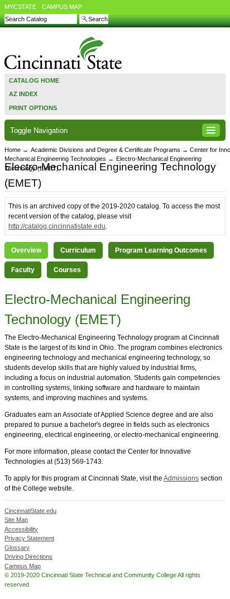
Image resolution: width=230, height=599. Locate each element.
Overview (26, 250)
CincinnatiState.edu (30, 510)
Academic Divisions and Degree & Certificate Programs (105, 149)
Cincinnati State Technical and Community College (63, 52)
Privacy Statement (29, 538)
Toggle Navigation (39, 130)
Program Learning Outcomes (161, 250)
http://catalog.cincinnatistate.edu (57, 226)
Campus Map (62, 6)
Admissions (181, 478)
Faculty (23, 270)
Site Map (16, 519)
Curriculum (78, 250)
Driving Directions (28, 556)
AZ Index (23, 94)
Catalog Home (34, 80)
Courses (67, 270)
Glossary (17, 547)
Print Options (33, 107)
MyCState (20, 6)
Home (12, 149)
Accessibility (21, 529)
